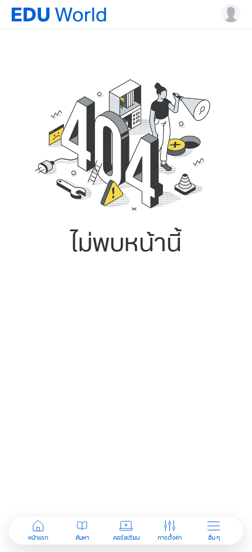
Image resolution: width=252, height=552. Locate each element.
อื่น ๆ (214, 538)
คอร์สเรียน (126, 538)
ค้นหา (82, 538)
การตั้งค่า (170, 538)
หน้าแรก (38, 538)
